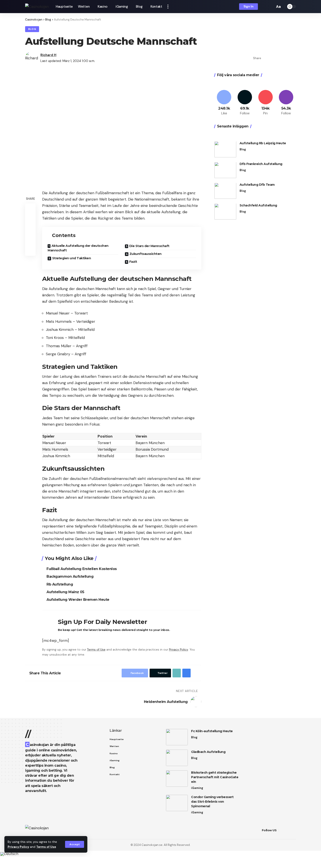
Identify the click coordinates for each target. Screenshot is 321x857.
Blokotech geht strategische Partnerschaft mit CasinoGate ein (214, 777)
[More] (293, 58)
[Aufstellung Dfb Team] (225, 191)
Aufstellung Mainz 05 (65, 592)
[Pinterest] (265, 103)
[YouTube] (293, 830)
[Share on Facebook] (266, 58)
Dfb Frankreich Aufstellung (261, 164)
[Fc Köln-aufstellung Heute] (177, 737)
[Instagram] (286, 103)
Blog (32, 29)
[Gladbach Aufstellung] (177, 758)
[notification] (264, 7)
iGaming (197, 788)
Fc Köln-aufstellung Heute (212, 731)
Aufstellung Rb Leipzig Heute (263, 143)
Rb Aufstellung (60, 584)
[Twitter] (245, 103)
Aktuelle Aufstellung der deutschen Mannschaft (78, 248)
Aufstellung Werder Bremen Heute (78, 600)
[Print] (286, 58)
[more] (168, 6)
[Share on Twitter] (272, 58)
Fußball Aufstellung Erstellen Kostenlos (82, 569)
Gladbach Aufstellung (208, 752)
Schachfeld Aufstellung (258, 206)
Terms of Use (46, 847)
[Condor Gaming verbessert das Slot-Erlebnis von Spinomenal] (177, 803)
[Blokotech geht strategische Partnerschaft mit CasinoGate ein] (177, 778)
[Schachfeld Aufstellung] (225, 211)
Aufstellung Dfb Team (257, 185)
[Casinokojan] (37, 6)
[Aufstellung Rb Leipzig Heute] (225, 149)
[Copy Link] (279, 58)
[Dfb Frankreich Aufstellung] (225, 170)
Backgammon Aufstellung (70, 576)
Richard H (48, 55)
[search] (270, 6)
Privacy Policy (18, 847)
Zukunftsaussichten (145, 254)
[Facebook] (224, 103)
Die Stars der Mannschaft (149, 246)
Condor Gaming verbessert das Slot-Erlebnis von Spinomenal (212, 801)
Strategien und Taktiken (71, 258)
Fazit (133, 262)
